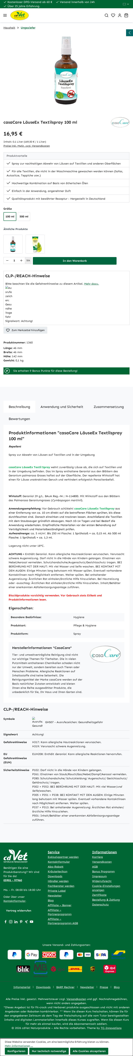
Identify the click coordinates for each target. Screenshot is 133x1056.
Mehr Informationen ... (19, 1045)
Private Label (57, 890)
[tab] (19, 407)
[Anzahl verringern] (7, 260)
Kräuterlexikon (57, 871)
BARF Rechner (65, 987)
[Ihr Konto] (119, 15)
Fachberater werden (61, 886)
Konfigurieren (16, 1051)
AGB (95, 866)
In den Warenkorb (75, 260)
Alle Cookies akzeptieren (89, 1051)
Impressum (99, 876)
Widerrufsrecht (102, 881)
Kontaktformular (14, 901)
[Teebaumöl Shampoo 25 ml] (35, 244)
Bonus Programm (103, 871)
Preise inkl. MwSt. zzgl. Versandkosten (26, 145)
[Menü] (5, 15)
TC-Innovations (111, 1028)
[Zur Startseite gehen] (55, 15)
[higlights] (129, 32)
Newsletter (55, 895)
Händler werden (58, 881)
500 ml (24, 216)
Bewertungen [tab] (19, 419)
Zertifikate (99, 895)
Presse (104, 987)
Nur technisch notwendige (49, 1051)
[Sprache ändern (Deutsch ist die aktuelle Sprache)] (126, 4)
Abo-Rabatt (55, 866)
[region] (66, 70)
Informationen (104, 852)
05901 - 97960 (12, 880)
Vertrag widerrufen (18, 910)
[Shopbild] (66, 70)
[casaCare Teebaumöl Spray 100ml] (13, 244)
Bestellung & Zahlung (106, 899)
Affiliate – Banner (59, 905)
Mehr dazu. (91, 283)
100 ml (10, 216)
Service (54, 852)
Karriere (97, 857)
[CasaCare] (120, 122)
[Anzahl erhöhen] (21, 260)
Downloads (55, 876)
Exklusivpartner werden (63, 857)
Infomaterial (21, 987)
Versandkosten (102, 861)
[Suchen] (106, 15)
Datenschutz (100, 904)
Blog (51, 900)
